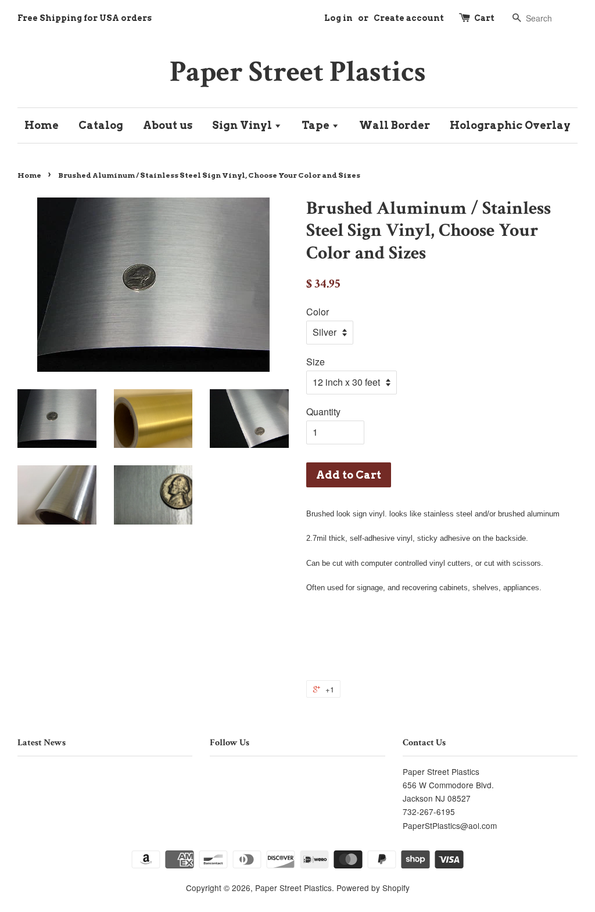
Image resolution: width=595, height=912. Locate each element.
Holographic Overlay (510, 125)
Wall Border (394, 125)
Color (317, 311)
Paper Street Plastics (298, 71)
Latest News (41, 743)
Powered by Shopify (373, 887)
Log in (338, 18)
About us (167, 125)
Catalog (100, 125)
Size (315, 361)
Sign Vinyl (243, 125)
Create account (409, 18)
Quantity (323, 411)
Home (41, 125)
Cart (484, 18)
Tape (317, 125)
